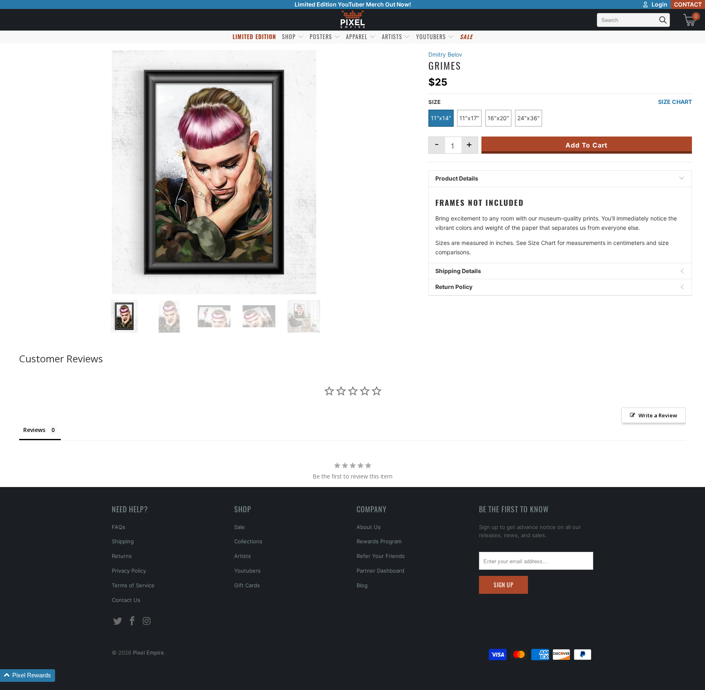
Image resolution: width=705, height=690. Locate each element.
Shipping (123, 541)
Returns (122, 556)
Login (659, 4)
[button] (27, 675)
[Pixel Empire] (352, 20)
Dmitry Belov (445, 54)
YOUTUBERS (432, 36)
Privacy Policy (129, 570)
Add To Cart (586, 145)
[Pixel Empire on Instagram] (147, 621)
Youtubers (247, 570)
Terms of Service (133, 585)
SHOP (289, 36)
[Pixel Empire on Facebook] (132, 621)
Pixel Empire (148, 652)
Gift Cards (247, 585)
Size (434, 102)
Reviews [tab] (34, 430)
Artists (242, 556)
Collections (248, 541)
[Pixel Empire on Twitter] (118, 621)
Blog (362, 585)
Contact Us (126, 600)
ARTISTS (393, 36)
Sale (239, 527)
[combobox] (633, 20)
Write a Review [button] (657, 415)
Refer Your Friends (381, 556)
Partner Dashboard (380, 570)
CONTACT (688, 4)
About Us (369, 527)
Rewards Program (379, 541)
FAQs (118, 527)
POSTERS (322, 36)
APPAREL (357, 36)
